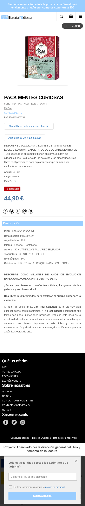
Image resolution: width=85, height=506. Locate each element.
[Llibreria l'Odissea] (16, 15)
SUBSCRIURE (42, 496)
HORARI (6, 409)
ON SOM (6, 396)
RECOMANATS (10, 376)
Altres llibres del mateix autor (24, 137)
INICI (4, 367)
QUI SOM (7, 391)
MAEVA (8, 108)
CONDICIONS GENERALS (16, 405)
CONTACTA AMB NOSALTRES (17, 400)
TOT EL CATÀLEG (11, 371)
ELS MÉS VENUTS (11, 381)
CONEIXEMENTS (13, 113)
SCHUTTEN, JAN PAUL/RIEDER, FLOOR (25, 103)
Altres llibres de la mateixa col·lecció (28, 126)
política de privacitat (55, 487)
